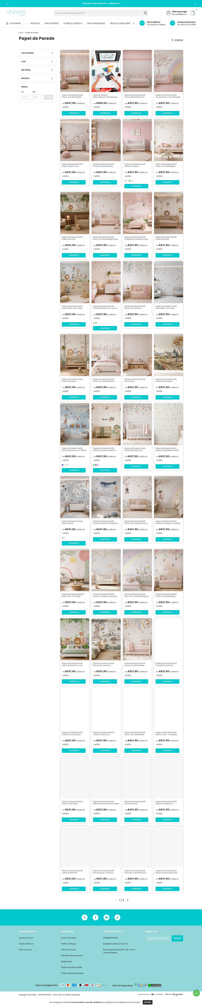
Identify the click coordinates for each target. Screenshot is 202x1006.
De (22, 91)
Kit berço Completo (73, 23)
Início (21, 33)
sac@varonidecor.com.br (115, 943)
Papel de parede (52, 23)
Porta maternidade (96, 23)
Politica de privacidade (72, 973)
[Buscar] (145, 13)
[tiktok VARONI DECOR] (117, 917)
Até (34, 91)
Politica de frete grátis (71, 967)
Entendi (147, 1002)
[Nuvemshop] (174, 995)
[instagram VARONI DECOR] (85, 917)
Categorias (15, 23)
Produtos (35, 23)
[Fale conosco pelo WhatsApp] (196, 993)
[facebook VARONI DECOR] (95, 917)
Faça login (182, 11)
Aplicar (48, 97)
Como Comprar (68, 937)
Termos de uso (68, 949)
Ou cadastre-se (179, 14)
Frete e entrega (68, 943)
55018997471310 (110, 937)
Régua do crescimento (121, 23)
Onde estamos (26, 943)
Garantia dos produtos (72, 955)
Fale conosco (25, 949)
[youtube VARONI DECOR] (106, 917)
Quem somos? (26, 937)
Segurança (66, 961)
